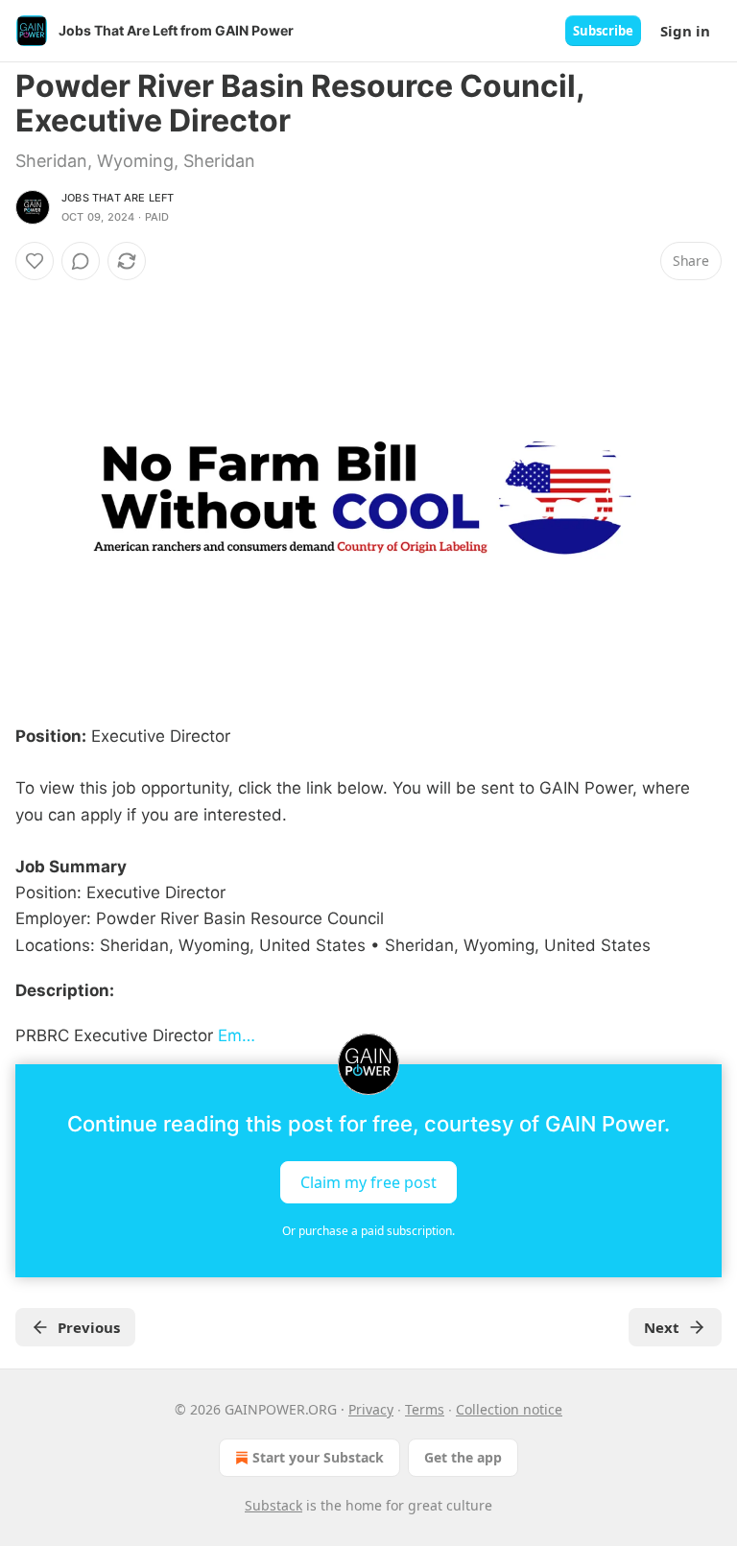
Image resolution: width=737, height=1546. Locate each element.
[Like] (34, 261)
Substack (273, 1505)
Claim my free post (368, 1182)
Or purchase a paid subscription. (368, 1231)
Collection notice (509, 1409)
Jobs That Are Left (118, 197)
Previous (89, 1327)
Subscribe (603, 30)
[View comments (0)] (80, 261)
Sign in (685, 30)
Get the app (463, 1457)
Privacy (370, 1409)
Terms (424, 1409)
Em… (236, 1035)
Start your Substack (318, 1457)
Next (661, 1327)
